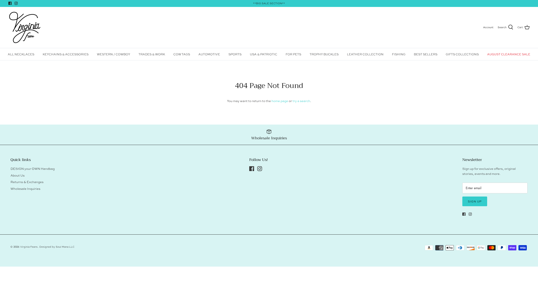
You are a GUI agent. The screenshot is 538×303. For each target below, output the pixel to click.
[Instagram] (16, 3)
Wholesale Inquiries (25, 188)
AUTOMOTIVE (209, 54)
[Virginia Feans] (24, 27)
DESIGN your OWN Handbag (33, 168)
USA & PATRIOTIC (263, 54)
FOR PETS (293, 54)
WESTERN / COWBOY (113, 54)
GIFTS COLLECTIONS (462, 54)
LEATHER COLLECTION (365, 54)
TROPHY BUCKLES (324, 54)
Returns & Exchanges (27, 182)
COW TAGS (181, 54)
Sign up (475, 201)
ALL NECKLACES (21, 54)
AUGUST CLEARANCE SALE (508, 54)
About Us (18, 175)
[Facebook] (10, 3)
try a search (301, 101)
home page (280, 101)
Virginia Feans (29, 247)
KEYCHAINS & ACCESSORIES (65, 54)
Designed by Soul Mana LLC (56, 247)
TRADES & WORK (151, 54)
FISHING (398, 54)
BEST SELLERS (425, 54)
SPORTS (234, 54)
